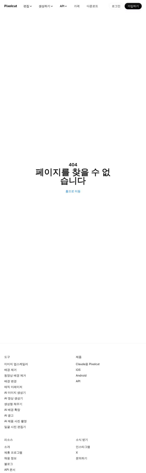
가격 (77, 6)
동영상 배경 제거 (15, 375)
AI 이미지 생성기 (15, 392)
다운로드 (92, 6)
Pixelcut (10, 6)
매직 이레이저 (13, 387)
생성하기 (44, 6)
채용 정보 (10, 458)
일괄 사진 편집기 (15, 427)
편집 (26, 6)
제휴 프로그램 (13, 452)
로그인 (116, 6)
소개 (7, 447)
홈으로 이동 (73, 191)
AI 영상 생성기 (13, 398)
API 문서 (9, 469)
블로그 (8, 464)
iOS (78, 370)
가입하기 (133, 6)
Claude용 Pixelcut (88, 364)
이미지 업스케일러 (16, 364)
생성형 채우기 (13, 404)
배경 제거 (10, 370)
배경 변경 (10, 381)
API (62, 6)
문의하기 (81, 458)
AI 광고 (9, 415)
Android (81, 375)
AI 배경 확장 (12, 409)
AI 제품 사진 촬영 (15, 421)
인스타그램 (83, 447)
